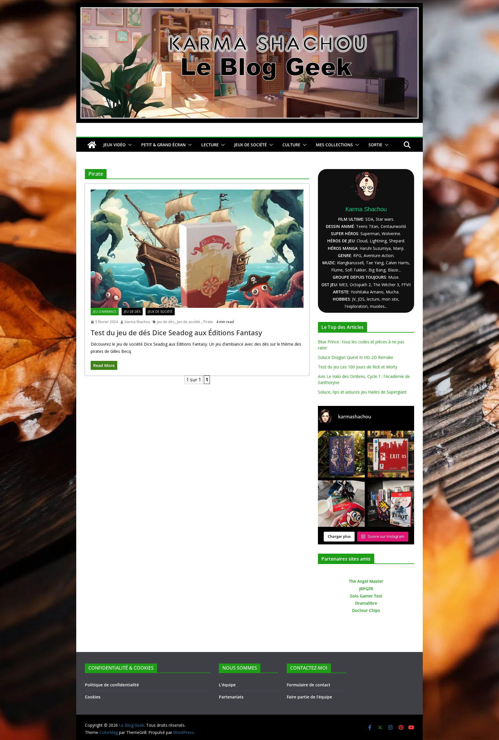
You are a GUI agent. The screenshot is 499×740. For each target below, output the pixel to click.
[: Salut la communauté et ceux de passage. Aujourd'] (391, 503)
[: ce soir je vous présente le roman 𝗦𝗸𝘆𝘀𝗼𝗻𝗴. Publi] (341, 454)
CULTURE (291, 144)
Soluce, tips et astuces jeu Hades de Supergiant (362, 392)
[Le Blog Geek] (249, 7)
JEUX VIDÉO (114, 144)
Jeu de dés (132, 312)
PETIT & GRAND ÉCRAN (163, 144)
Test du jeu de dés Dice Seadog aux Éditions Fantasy (176, 332)
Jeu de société (188, 321)
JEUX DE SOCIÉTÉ (250, 144)
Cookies (92, 697)
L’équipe (227, 684)
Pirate (208, 321)
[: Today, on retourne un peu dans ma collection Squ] (391, 454)
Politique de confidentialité (112, 684)
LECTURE (210, 144)
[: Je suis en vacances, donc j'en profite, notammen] (341, 503)
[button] (129, 145)
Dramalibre (366, 603)
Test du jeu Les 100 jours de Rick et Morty (357, 367)
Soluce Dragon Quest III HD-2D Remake (355, 357)
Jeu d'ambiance (104, 312)
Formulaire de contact (308, 684)
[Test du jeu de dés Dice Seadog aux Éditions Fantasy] (197, 249)
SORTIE (375, 144)
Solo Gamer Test (366, 596)
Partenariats (231, 697)
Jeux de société (160, 312)
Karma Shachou (137, 321)
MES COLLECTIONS (334, 144)
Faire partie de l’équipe (309, 697)
